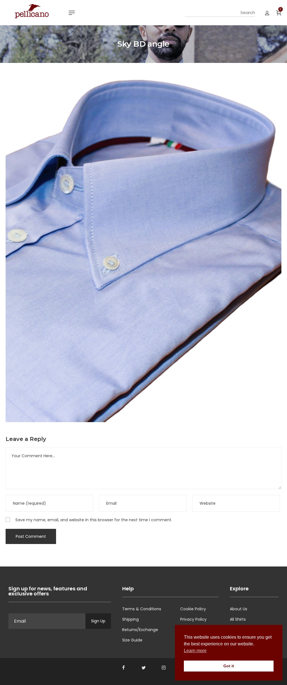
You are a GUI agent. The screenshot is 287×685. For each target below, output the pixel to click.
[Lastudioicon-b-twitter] (143, 667)
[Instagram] (163, 667)
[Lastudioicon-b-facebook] (123, 667)
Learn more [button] (195, 650)
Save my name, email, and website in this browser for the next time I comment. (93, 520)
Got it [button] (228, 666)
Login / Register (267, 12)
